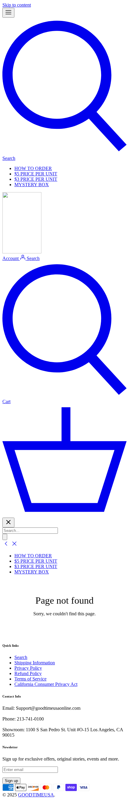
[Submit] (4, 537)
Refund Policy (28, 673)
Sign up (11, 780)
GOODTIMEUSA (36, 794)
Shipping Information (34, 662)
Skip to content (16, 4)
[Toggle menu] (8, 13)
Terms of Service (30, 678)
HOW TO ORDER (33, 168)
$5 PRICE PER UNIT (35, 173)
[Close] (8, 522)
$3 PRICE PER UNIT (35, 179)
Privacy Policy (28, 668)
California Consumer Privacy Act (45, 684)
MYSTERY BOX (31, 184)
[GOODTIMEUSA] (21, 251)
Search (20, 657)
